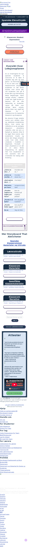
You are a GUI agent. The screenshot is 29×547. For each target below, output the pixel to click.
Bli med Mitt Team (6, 439)
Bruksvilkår (4, 462)
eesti (1, 546)
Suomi (2, 520)
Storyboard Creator (6, 413)
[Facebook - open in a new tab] (1, 479)
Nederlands (4, 504)
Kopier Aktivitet (14, 24)
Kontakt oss (4, 422)
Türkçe (2, 524)
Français (3, 498)
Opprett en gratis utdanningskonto (15, 31)
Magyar (2, 534)
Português (3, 506)
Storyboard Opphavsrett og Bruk (11, 460)
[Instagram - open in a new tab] (1, 482)
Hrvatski (3, 536)
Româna (3, 528)
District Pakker (5, 446)
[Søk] (9, 6)
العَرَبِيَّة (2, 510)
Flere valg (21, 41)
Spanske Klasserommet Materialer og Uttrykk (14, 243)
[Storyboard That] (5, 2)
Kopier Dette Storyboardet (14, 52)
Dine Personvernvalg (7, 472)
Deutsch (3, 500)
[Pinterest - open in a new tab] (1, 486)
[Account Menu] (3, 14)
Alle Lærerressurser (10, 16)
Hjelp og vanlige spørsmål (8, 411)
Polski (2, 526)
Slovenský (3, 532)
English (2, 494)
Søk (14, 320)
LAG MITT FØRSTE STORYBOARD (14, 405)
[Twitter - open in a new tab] (1, 484)
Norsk (2, 522)
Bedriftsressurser (5, 435)
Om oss (2, 420)
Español (2, 496)
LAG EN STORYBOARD (14, 393)
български (3, 538)
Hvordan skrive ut (6, 415)
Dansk (2, 516)
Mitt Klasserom (5, 426)
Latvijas (2, 544)
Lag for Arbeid (4, 437)
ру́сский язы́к (4, 514)
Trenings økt (4, 450)
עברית (2, 508)
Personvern (4, 464)
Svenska (3, 518)
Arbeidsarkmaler (5, 454)
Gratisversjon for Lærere (8, 444)
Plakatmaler (4, 455)
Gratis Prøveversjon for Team (9, 433)
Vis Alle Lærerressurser (14, 326)
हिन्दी (1, 512)
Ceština (2, 530)
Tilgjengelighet (5, 470)
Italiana (2, 502)
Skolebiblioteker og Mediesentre (11, 448)
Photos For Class (5, 428)
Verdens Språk (21, 16)
